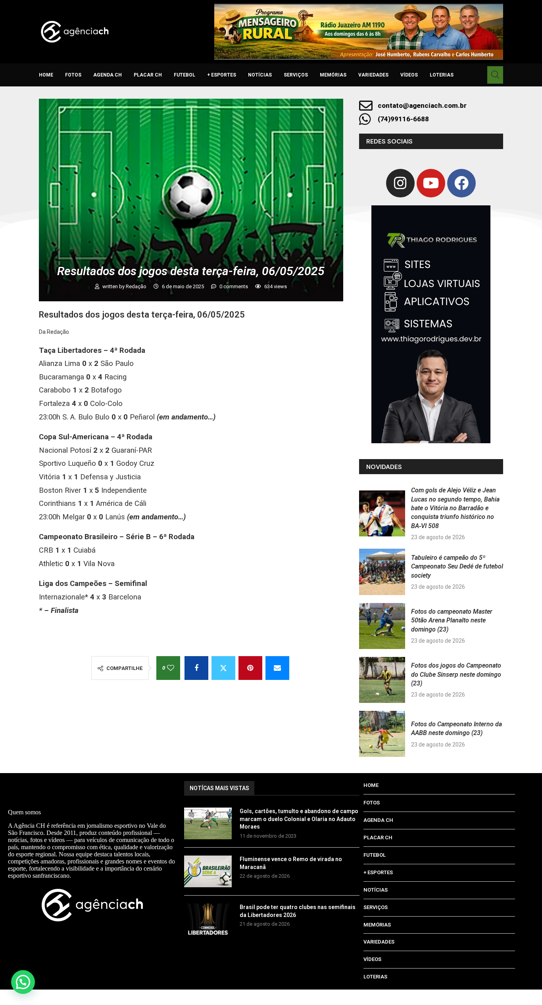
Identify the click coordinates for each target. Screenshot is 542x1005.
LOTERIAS (442, 75)
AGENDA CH (107, 75)
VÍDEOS (409, 75)
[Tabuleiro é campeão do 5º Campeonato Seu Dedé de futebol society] (382, 572)
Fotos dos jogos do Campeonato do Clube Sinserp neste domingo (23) (456, 674)
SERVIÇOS (296, 75)
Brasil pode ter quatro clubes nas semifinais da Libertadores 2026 (298, 911)
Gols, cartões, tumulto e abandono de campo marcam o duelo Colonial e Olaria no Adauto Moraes (299, 819)
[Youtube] (431, 183)
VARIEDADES (373, 75)
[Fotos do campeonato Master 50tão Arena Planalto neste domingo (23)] (382, 626)
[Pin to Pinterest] (250, 668)
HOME (46, 75)
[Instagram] (400, 183)
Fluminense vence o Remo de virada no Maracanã (291, 863)
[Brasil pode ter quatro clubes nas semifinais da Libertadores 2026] (208, 919)
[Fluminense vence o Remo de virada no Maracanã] (208, 871)
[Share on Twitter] (223, 668)
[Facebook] (461, 183)
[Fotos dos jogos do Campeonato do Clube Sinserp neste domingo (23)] (382, 680)
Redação (137, 286)
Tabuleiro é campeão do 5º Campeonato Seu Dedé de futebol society (457, 566)
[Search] (495, 75)
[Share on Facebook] (196, 668)
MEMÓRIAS (333, 75)
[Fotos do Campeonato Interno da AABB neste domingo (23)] (382, 734)
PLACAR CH (148, 75)
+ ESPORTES (221, 75)
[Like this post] (170, 668)
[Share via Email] (277, 668)
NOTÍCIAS (260, 75)
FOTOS (73, 75)
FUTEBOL (184, 75)
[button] (23, 982)
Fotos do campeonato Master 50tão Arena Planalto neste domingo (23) (451, 620)
